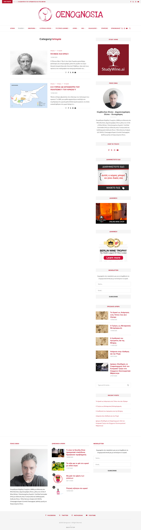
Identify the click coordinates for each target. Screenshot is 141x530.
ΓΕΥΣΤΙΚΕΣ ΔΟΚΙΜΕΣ (62, 28)
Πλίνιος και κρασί (59, 54)
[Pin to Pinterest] (72, 72)
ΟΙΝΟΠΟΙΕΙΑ (31, 28)
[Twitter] (133, 1)
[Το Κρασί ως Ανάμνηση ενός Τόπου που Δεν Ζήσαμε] (102, 315)
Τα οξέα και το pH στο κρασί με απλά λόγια (77, 464)
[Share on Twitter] (70, 72)
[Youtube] (138, 1)
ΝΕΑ (82, 28)
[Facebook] (130, 1)
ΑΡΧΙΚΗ (12, 28)
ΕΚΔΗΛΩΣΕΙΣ (93, 28)
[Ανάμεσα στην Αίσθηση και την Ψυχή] (102, 355)
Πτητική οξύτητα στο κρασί (77, 488)
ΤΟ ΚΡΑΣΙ (21, 28)
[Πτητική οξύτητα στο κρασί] (58, 491)
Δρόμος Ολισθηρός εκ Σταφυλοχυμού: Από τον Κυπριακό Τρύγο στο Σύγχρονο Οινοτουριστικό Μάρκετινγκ (120, 368)
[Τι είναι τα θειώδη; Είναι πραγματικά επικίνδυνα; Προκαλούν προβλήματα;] (58, 453)
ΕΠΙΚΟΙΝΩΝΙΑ (115, 28)
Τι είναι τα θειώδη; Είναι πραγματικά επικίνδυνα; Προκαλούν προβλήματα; (76, 452)
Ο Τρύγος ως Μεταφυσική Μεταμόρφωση (120, 327)
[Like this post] (66, 72)
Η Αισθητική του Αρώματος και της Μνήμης (117, 340)
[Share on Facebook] (68, 72)
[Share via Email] (75, 72)
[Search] (130, 28)
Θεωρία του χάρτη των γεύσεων (75, 477)
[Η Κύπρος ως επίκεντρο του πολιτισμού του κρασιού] (28, 95)
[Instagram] (135, 1)
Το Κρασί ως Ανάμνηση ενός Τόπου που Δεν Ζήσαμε (119, 314)
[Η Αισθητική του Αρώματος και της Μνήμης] (102, 341)
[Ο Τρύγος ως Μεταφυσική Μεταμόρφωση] (102, 329)
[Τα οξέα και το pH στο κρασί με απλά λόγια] (58, 466)
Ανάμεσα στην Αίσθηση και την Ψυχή (30, 1)
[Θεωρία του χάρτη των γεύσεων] (58, 479)
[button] (14, 1)
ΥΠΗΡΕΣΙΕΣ (104, 28)
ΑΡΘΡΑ (75, 28)
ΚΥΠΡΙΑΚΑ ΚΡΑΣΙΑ (45, 28)
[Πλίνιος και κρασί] (28, 62)
